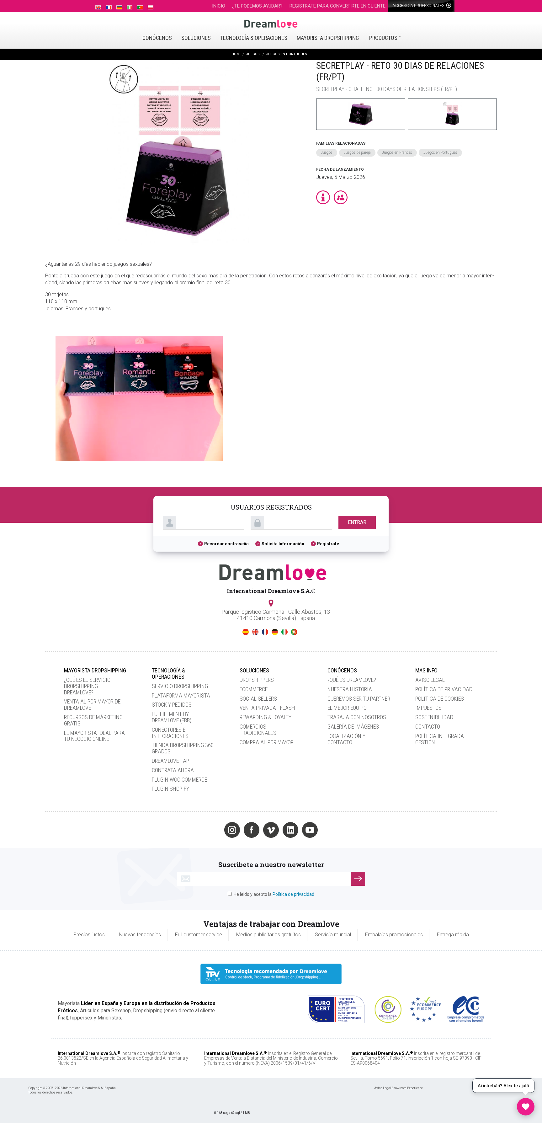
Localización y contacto (346, 739)
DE (275, 632)
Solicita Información (283, 543)
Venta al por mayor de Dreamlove (92, 704)
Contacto (427, 726)
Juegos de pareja (357, 152)
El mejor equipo (347, 707)
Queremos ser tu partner (358, 698)
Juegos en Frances (397, 152)
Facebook (251, 830)
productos (383, 38)
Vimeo (271, 830)
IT (284, 632)
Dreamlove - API (171, 760)
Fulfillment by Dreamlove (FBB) (171, 717)
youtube (310, 830)
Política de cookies (439, 698)
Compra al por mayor (267, 742)
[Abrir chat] (525, 1106)
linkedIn (290, 830)
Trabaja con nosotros (356, 717)
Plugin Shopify (170, 788)
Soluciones (196, 38)
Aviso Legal (430, 679)
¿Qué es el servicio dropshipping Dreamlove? (87, 686)
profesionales (418, 5)
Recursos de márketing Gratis (93, 720)
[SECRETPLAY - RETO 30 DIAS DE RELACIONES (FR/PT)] (177, 154)
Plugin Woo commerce (179, 779)
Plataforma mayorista (181, 695)
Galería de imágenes (353, 726)
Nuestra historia (349, 689)
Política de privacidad (443, 689)
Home (236, 54)
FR (265, 632)
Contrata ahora (173, 770)
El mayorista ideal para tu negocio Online (94, 736)
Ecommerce (254, 689)
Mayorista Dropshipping (328, 38)
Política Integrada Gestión (439, 739)
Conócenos (157, 38)
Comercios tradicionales (258, 729)
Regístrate (328, 543)
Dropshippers (257, 679)
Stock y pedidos (172, 704)
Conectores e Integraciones (170, 732)
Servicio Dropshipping (180, 686)
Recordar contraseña (226, 543)
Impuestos (428, 707)
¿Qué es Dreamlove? (351, 679)
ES (245, 632)
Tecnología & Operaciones (253, 38)
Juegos (326, 152)
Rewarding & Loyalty (265, 717)
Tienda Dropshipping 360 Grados (183, 748)
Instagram (232, 830)
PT (294, 632)
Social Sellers (258, 698)
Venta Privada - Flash (267, 707)
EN (255, 632)
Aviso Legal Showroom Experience (398, 1088)
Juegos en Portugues (440, 152)
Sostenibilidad (434, 717)
